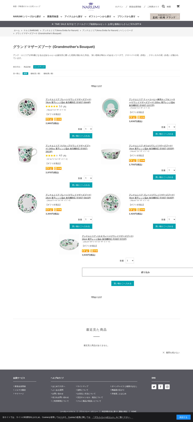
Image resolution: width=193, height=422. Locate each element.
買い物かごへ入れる (81, 136)
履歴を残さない (173, 352)
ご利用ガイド (153, 6)
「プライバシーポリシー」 (104, 417)
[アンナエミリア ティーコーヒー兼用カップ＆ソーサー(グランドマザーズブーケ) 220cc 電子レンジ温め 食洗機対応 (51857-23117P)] (113, 108)
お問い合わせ (57, 393)
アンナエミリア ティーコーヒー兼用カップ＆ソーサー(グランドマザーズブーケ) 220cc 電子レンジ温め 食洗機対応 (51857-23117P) (152, 102)
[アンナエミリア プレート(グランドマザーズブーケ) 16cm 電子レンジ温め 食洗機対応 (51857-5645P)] (113, 203)
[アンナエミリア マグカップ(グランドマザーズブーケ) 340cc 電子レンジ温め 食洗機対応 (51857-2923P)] (30, 154)
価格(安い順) (35, 73)
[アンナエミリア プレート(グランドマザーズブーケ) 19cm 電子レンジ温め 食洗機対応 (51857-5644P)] (30, 108)
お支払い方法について (86, 393)
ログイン (119, 6)
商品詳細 (27, 67)
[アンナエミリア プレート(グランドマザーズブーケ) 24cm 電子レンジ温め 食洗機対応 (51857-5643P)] (30, 203)
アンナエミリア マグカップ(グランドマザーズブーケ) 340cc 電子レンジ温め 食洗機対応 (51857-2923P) (68, 148)
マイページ (19, 393)
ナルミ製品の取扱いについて (89, 401)
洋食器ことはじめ (119, 393)
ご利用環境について (60, 401)
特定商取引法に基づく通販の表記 (114, 411)
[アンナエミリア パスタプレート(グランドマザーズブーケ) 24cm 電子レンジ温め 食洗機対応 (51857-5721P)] (69, 245)
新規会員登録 (135, 6)
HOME (133, 411)
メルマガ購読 (20, 390)
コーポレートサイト (67, 411)
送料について (82, 390)
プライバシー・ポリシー (88, 411)
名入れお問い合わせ (60, 397)
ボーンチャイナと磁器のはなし (124, 386)
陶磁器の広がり (118, 390)
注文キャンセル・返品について (90, 397)
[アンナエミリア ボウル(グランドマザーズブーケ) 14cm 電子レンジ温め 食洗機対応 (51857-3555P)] (113, 154)
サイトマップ (82, 386)
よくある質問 (57, 390)
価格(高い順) (48, 73)
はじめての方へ (58, 386)
